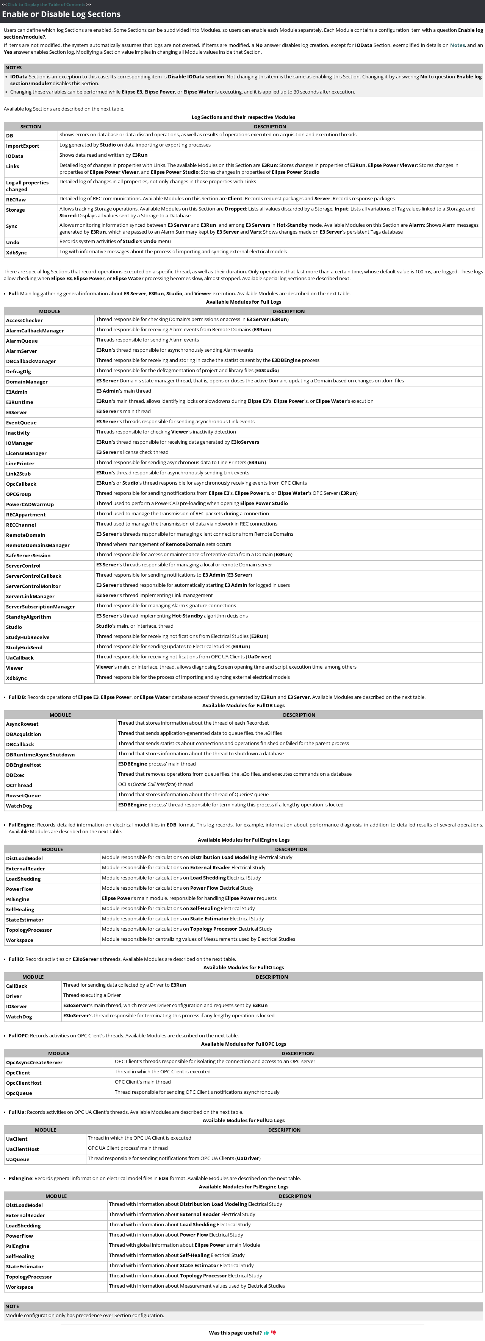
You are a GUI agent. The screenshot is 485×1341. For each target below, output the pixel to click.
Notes (457, 45)
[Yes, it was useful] (266, 1332)
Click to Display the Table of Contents (46, 4)
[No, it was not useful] (273, 1332)
